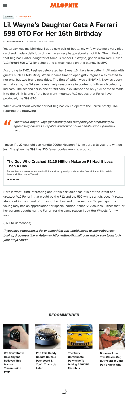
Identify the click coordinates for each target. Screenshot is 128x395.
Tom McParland (15, 41)
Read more (13, 179)
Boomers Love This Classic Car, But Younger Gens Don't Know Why (111, 359)
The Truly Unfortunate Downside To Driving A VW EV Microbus (78, 361)
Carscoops (22, 223)
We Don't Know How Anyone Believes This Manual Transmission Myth (14, 362)
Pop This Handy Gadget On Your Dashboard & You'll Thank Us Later (46, 361)
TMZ (26, 70)
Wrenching (25, 17)
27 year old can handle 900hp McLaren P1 (49, 144)
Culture (9, 17)
